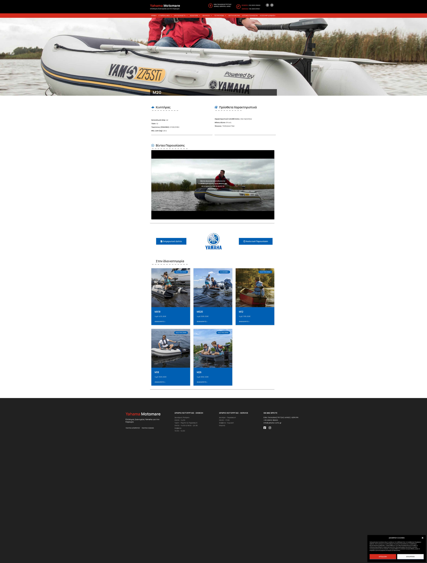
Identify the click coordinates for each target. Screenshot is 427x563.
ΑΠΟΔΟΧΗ (383, 556)
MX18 (157, 311)
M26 (199, 372)
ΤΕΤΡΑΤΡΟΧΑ (219, 15)
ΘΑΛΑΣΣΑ (206, 15)
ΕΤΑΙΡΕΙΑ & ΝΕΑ (164, 15)
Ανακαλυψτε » (160, 321)
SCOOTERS (194, 15)
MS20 (200, 311)
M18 (157, 372)
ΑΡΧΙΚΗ (153, 15)
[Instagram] (272, 5)
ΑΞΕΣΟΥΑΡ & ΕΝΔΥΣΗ (267, 15)
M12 (241, 311)
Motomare (165, 5)
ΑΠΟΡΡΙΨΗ (410, 556)
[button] (422, 538)
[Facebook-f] (267, 5)
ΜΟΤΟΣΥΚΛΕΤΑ (179, 15)
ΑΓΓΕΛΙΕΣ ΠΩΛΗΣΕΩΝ (250, 15)
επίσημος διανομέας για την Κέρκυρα (164, 8)
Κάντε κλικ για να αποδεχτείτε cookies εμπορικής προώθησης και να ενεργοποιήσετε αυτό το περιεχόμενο (212, 185)
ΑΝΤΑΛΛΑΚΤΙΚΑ (234, 15)
